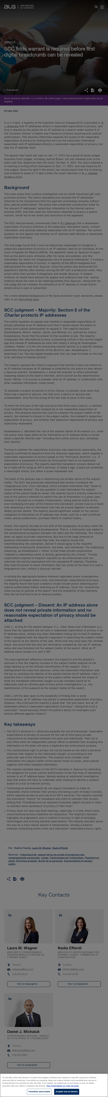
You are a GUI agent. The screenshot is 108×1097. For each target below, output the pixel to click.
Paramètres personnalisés (39, 1092)
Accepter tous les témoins (66, 1092)
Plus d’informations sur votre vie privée (63, 1086)
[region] (54, 1085)
